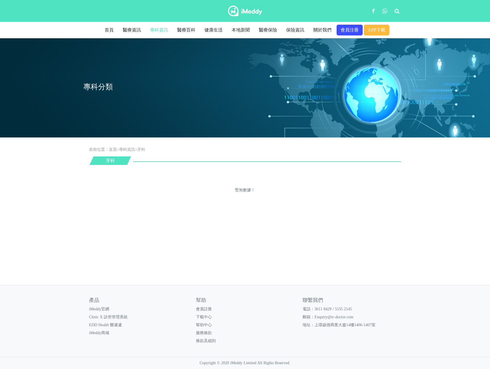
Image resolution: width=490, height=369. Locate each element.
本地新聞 (241, 29)
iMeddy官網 (99, 309)
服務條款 (204, 333)
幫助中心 (204, 325)
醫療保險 (268, 29)
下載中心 (204, 317)
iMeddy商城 (99, 333)
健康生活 (213, 29)
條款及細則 (206, 341)
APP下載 (376, 29)
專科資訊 (159, 29)
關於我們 (322, 29)
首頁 (109, 29)
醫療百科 (186, 29)
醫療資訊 (132, 29)
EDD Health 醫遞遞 (105, 325)
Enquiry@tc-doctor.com (333, 317)
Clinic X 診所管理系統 (108, 317)
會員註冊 (204, 309)
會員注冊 (350, 29)
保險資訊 (295, 29)
